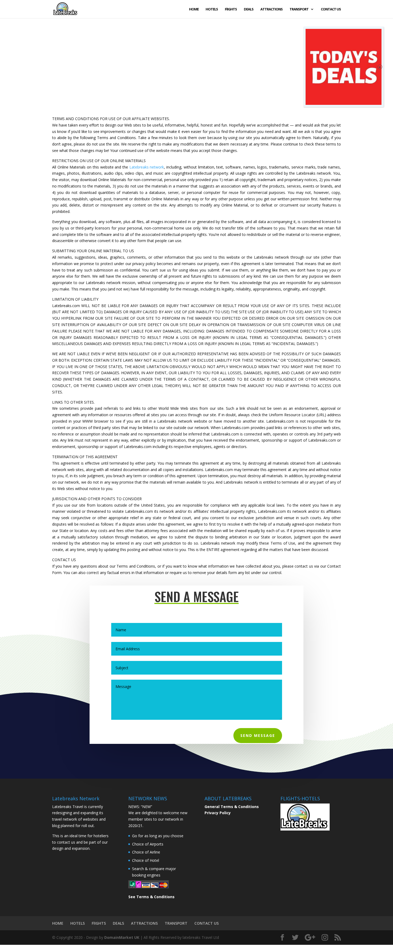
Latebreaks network (146, 167)
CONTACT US (331, 9)
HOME (194, 9)
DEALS (248, 9)
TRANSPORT (299, 9)
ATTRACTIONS (271, 9)
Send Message (257, 735)
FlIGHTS (231, 9)
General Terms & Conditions (232, 806)
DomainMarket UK (121, 937)
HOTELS (212, 9)
